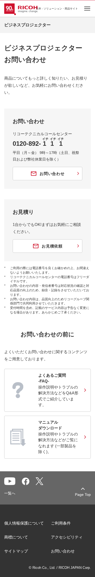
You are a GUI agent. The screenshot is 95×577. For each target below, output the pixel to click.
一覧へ (9, 493)
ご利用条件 (61, 523)
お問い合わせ (63, 551)
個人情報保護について (24, 523)
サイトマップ (16, 551)
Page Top (83, 494)
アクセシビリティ (67, 537)
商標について (16, 537)
